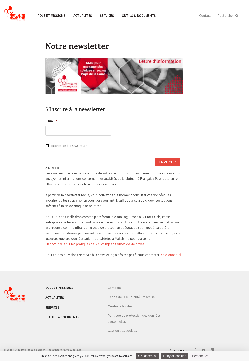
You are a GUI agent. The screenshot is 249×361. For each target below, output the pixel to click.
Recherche (225, 15)
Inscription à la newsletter (69, 146)
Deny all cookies (174, 356)
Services (107, 15)
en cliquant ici (171, 255)
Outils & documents (139, 15)
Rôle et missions (52, 15)
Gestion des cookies (122, 330)
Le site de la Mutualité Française (131, 297)
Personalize (200, 356)
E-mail (51, 121)
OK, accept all (147, 356)
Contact (205, 15)
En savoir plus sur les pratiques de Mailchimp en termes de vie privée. (95, 244)
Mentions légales (120, 306)
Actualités (82, 15)
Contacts (114, 287)
